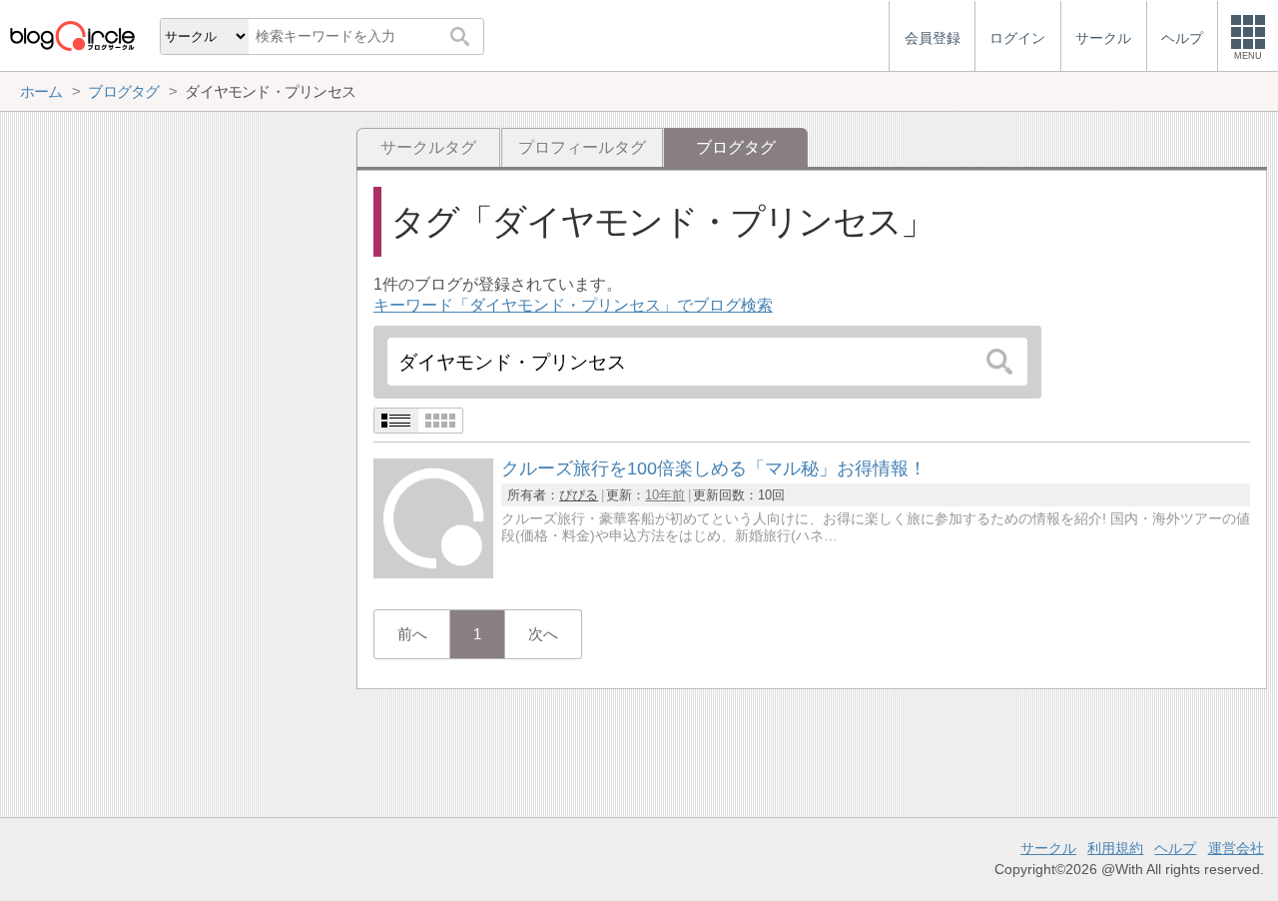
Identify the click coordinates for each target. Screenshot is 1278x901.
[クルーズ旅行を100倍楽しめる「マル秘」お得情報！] (433, 572)
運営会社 (1236, 848)
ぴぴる (578, 494)
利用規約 (1115, 848)
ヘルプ (1175, 848)
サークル (1048, 848)
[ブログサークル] (72, 35)
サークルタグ (428, 147)
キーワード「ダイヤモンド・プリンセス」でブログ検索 (573, 305)
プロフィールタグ (582, 147)
